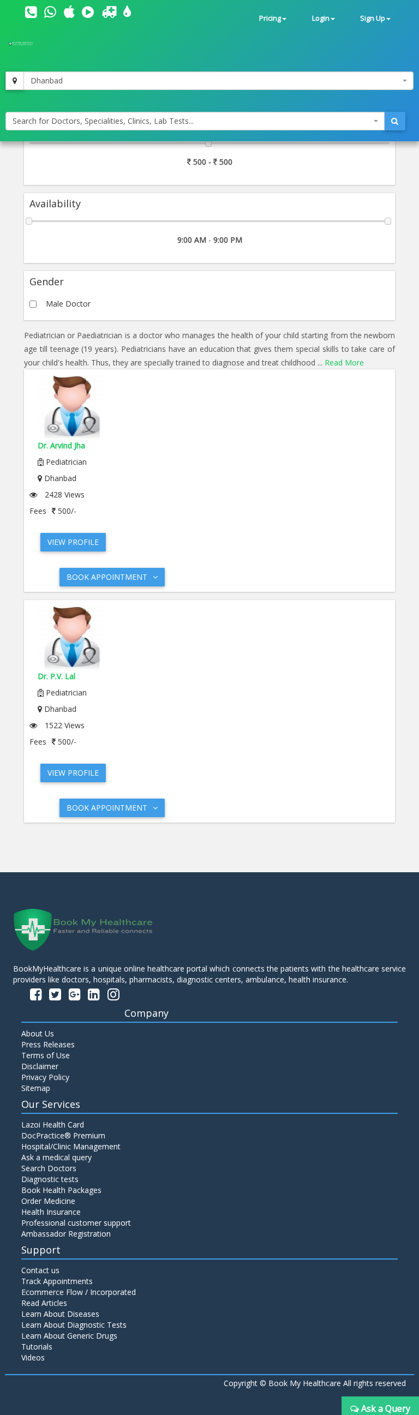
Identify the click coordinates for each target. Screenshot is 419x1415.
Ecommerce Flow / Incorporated (78, 1292)
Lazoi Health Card (52, 1124)
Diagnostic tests (50, 1179)
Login (321, 18)
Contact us (40, 1270)
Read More (344, 362)
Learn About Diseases (60, 1314)
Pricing (270, 18)
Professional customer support (76, 1223)
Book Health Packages (61, 1190)
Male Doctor (68, 303)
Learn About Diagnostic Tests (74, 1325)
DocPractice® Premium (63, 1135)
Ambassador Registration (66, 1233)
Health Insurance (51, 1212)
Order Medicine (48, 1201)
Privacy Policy (45, 1077)
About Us (37, 1033)
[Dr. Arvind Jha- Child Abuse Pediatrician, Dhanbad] (209, 407)
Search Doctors (48, 1168)
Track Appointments (57, 1281)
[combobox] (218, 80)
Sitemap (35, 1088)
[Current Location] (14, 80)
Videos (33, 1357)
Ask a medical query (56, 1157)
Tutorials (36, 1346)
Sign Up (372, 18)
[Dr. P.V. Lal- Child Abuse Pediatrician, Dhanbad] (209, 638)
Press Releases (48, 1044)
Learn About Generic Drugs (69, 1335)
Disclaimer (39, 1066)
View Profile (73, 542)
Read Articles (44, 1303)
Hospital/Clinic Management (71, 1146)
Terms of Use (45, 1055)
